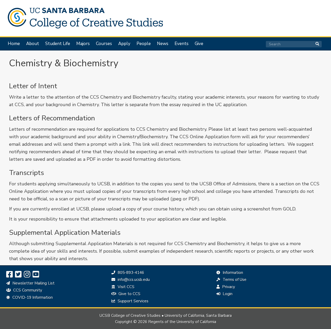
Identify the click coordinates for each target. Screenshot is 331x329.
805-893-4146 (130, 272)
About (32, 43)
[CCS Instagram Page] (27, 274)
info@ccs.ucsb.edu (133, 279)
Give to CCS (128, 293)
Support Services (132, 301)
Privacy (228, 286)
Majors (83, 43)
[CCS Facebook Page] (9, 274)
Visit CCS (125, 286)
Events (182, 43)
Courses (104, 43)
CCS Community (27, 290)
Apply (124, 43)
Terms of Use (234, 279)
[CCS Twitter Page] (18, 274)
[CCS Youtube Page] (36, 274)
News (162, 43)
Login (227, 293)
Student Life (57, 43)
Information (232, 272)
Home (14, 43)
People (144, 43)
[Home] (83, 18)
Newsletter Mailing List (33, 283)
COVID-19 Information (32, 297)
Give (199, 43)
